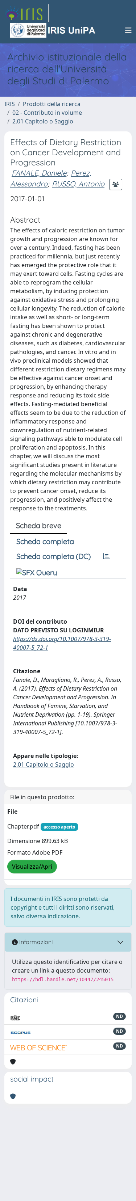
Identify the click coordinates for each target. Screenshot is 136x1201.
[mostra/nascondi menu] (128, 30)
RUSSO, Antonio (78, 183)
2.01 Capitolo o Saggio (42, 121)
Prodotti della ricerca (52, 104)
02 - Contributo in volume (47, 113)
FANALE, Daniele (39, 172)
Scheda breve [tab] (38, 525)
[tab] (106, 556)
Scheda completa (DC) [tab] (53, 556)
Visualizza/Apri (32, 867)
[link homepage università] (53, 30)
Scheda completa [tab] (45, 541)
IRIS (9, 104)
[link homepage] (26, 13)
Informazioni (35, 941)
